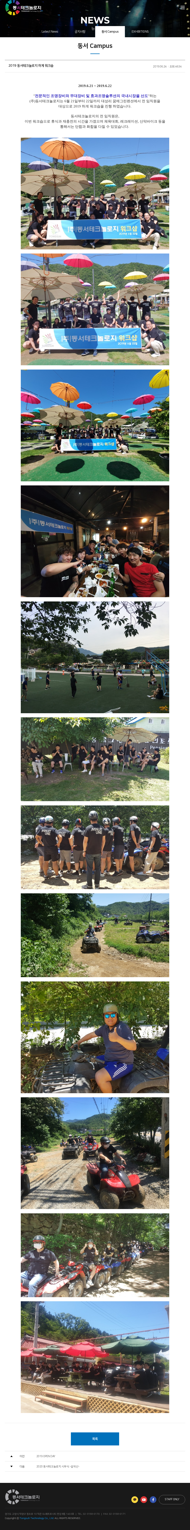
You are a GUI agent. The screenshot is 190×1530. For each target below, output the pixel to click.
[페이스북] (153, 1499)
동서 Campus (110, 31)
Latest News (50, 31)
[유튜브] (143, 1499)
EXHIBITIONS (140, 31)
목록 (95, 1439)
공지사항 (80, 31)
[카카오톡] (134, 1499)
